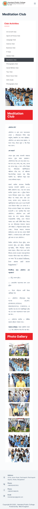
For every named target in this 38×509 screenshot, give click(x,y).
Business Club (10, 48)
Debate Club (10, 56)
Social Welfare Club (12, 68)
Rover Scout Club (11, 76)
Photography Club (12, 64)
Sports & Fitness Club (13, 36)
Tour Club (9, 72)
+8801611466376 (13, 491)
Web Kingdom (24, 506)
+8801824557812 (13, 485)
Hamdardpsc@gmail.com (15, 497)
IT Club (8, 52)
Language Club (11, 40)
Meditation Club (11, 60)
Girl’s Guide (9, 80)
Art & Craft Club (11, 32)
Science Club (10, 44)
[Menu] (35, 3)
